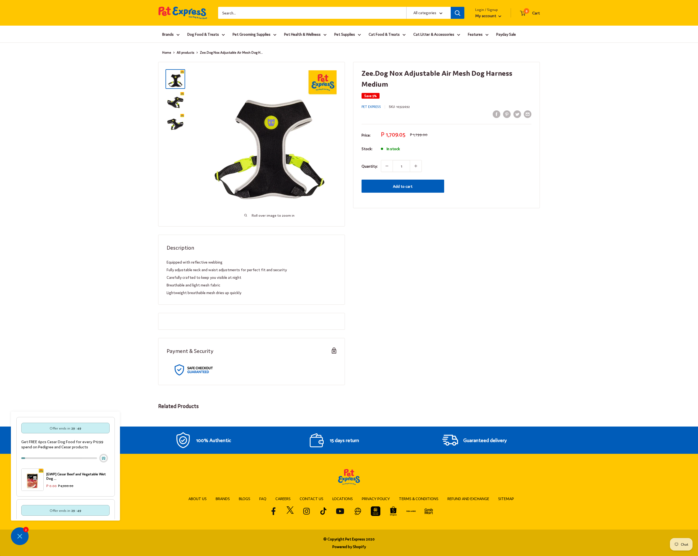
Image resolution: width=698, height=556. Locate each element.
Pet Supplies (344, 34)
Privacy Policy (376, 498)
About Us (197, 498)
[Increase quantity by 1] (416, 166)
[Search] (457, 13)
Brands (168, 34)
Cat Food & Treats (384, 34)
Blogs (244, 498)
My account (486, 15)
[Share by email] (527, 114)
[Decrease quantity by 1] (387, 166)
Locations (342, 498)
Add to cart (403, 186)
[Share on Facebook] (496, 114)
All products (185, 52)
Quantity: (370, 166)
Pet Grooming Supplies (251, 34)
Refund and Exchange (468, 498)
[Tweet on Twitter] (517, 114)
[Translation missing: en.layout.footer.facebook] (273, 511)
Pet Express (371, 106)
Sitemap (506, 498)
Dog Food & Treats (203, 34)
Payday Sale (506, 34)
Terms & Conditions (418, 498)
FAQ (262, 498)
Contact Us (311, 498)
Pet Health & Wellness (302, 34)
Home (166, 52)
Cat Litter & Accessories (433, 34)
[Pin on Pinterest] (507, 114)
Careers (283, 498)
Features (475, 34)
